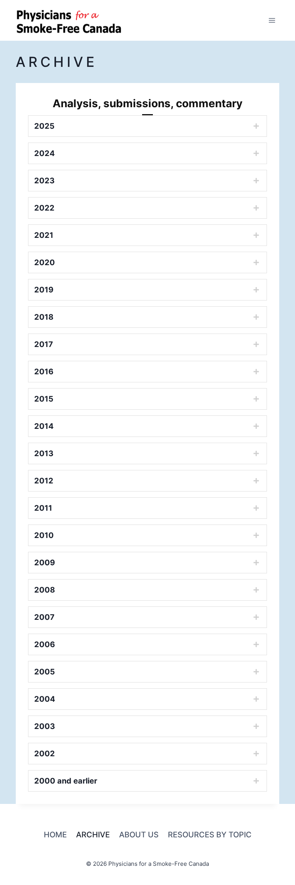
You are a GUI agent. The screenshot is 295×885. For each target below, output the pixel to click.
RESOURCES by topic (210, 834)
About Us (139, 834)
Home (55, 834)
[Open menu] (272, 20)
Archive (93, 834)
